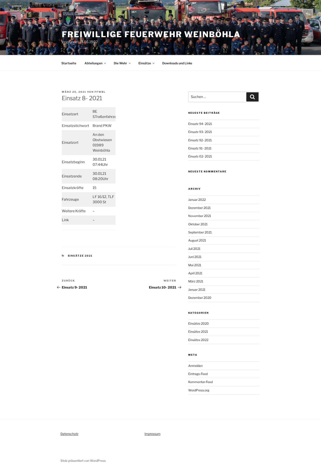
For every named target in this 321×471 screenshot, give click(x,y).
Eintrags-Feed (198, 374)
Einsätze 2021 (80, 255)
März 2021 (195, 281)
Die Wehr (120, 63)
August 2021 (197, 240)
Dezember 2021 (199, 208)
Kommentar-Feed (200, 382)
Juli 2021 (194, 248)
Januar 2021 (196, 289)
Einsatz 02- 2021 (200, 156)
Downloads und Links (177, 63)
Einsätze (144, 63)
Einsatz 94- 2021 (200, 124)
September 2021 (200, 232)
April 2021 (195, 273)
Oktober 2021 (198, 224)
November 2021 (199, 216)
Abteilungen (93, 63)
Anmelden (195, 366)
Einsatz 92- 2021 (200, 140)
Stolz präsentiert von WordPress (83, 460)
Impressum (152, 434)
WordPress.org (198, 390)
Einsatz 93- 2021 (200, 132)
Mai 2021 (194, 265)
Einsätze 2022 (198, 340)
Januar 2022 (197, 199)
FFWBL (100, 91)
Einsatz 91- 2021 (200, 148)
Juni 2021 (195, 257)
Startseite (68, 63)
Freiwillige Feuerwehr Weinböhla (151, 34)
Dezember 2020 (199, 297)
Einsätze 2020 (198, 323)
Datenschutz (69, 434)
